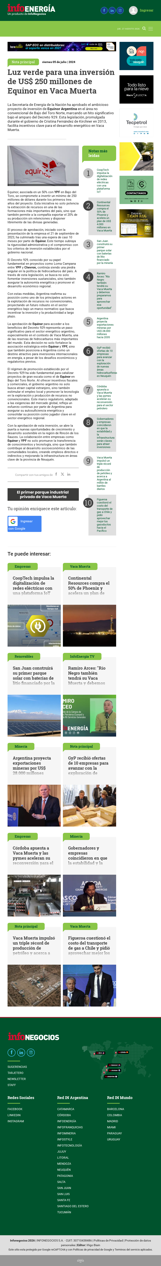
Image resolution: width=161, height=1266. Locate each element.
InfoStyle (64, 1139)
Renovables (24, 656)
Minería (21, 746)
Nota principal (23, 62)
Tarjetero (15, 1073)
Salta (61, 1182)
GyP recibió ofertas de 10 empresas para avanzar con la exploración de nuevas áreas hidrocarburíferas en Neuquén (106, 361)
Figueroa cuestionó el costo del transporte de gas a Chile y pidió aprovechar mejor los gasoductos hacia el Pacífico (105, 515)
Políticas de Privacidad (108, 1240)
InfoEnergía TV (82, 656)
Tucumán (64, 1212)
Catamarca (65, 1109)
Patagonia (65, 1175)
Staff (12, 1085)
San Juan (64, 1188)
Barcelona (115, 1109)
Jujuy (61, 1151)
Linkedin (14, 1115)
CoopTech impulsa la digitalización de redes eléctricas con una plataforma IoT (104, 180)
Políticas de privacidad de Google (92, 1249)
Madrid (112, 1121)
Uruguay (113, 1139)
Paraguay (114, 1133)
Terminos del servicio (127, 1249)
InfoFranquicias (70, 1127)
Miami (111, 1127)
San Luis (63, 1194)
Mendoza (64, 1163)
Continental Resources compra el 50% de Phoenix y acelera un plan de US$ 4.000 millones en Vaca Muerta (104, 216)
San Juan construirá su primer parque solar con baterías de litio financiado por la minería (105, 251)
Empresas (23, 566)
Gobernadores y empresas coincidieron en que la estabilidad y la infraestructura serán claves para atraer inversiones (105, 433)
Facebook (15, 1109)
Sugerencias (17, 1066)
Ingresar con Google (20, 524)
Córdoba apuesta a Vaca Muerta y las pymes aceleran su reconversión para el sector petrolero (105, 397)
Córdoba (64, 1115)
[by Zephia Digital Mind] (80, 1260)
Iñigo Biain (93, 1245)
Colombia (114, 1115)
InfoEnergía (66, 1121)
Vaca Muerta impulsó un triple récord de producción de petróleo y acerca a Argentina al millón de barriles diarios (104, 473)
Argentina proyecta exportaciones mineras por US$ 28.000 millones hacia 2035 (105, 328)
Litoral (63, 1157)
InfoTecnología (69, 1145)
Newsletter (17, 1079)
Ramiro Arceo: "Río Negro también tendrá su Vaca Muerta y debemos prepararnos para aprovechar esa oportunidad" (104, 290)
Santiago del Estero (73, 1206)
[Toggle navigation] (150, 29)
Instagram (16, 1121)
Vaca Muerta (80, 566)
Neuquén (64, 1169)
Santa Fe (63, 1200)
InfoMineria (66, 1133)
